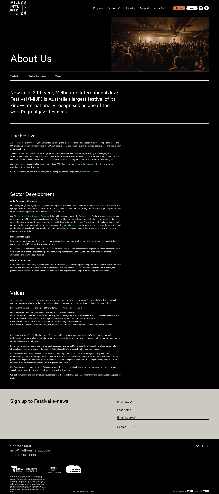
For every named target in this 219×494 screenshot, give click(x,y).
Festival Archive (92, 171)
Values (58, 76)
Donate (179, 8)
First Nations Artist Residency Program (31, 216)
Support (144, 8)
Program (98, 8)
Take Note (71, 225)
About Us (159, 8)
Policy (92, 491)
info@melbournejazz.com (30, 450)
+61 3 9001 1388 (23, 455)
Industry (130, 8)
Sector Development (38, 76)
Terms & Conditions (80, 491)
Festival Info (114, 8)
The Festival (15, 76)
